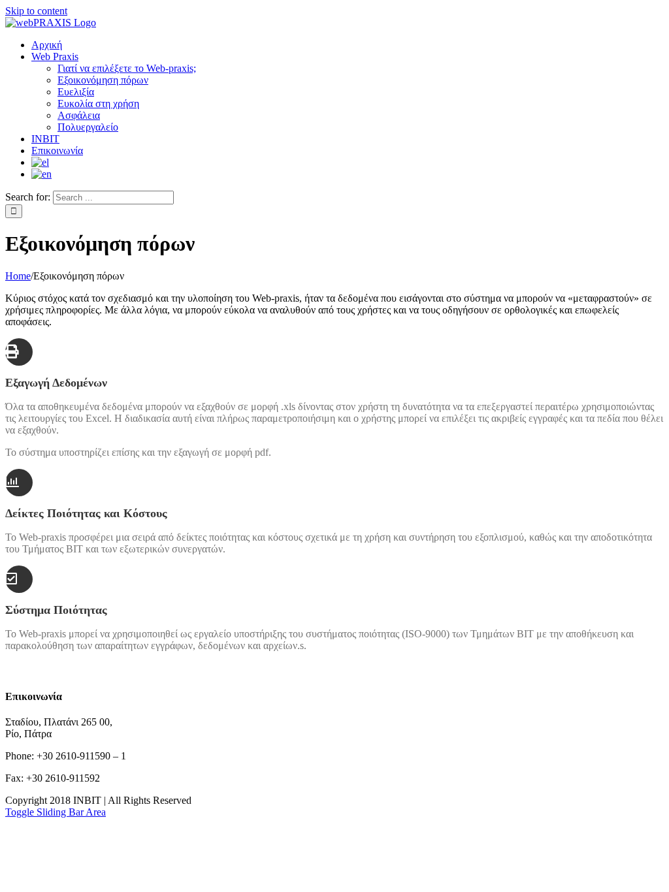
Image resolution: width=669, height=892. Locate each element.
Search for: (27, 196)
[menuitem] (46, 44)
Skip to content (36, 10)
